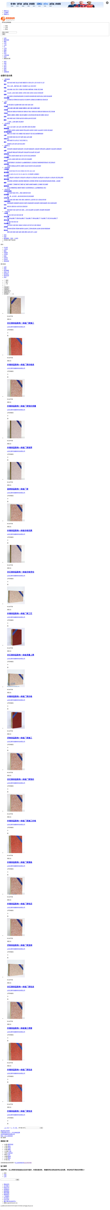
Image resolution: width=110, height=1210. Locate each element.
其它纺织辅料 (30, 196)
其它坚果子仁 (24, 140)
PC (8, 171)
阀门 (21, 86)
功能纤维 (27, 199)
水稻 (23, 126)
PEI (26, 171)
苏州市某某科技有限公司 (8, 1134)
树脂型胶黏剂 (11, 162)
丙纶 (20, 199)
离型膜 (36, 181)
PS (21, 174)
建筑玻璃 (20, 96)
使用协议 (6, 1189)
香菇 (14, 133)
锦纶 (11, 199)
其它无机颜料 (28, 159)
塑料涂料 (42, 149)
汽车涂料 (26, 149)
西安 (5, 51)
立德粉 (13, 159)
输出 (9, 1146)
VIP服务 (6, 12)
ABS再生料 (40, 177)
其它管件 (33, 86)
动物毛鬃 (25, 193)
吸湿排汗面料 (23, 203)
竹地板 (20, 89)
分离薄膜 (31, 181)
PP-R (15, 174)
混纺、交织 (25, 210)
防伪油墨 (31, 152)
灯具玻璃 (15, 96)
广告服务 (6, 1196)
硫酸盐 (13, 115)
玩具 (5, 38)
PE (19, 174)
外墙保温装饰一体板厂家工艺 (19, 613)
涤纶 (8, 199)
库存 (5, 277)
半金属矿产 (44, 218)
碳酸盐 (9, 115)
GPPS (8, 174)
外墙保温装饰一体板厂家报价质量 (21, 406)
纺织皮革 (7, 189)
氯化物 (22, 115)
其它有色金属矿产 (52, 218)
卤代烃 (22, 118)
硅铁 (11, 232)
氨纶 (17, 199)
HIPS (12, 174)
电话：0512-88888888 (7, 1136)
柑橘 (30, 137)
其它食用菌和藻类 (38, 133)
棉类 (8, 193)
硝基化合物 (27, 118)
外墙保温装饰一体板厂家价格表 (20, 365)
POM (10, 171)
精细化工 (7, 145)
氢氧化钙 (26, 111)
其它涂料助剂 (32, 155)
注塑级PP (36, 174)
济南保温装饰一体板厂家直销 (19, 945)
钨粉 (26, 104)
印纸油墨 (26, 152)
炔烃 (14, 118)
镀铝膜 (49, 181)
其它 (44, 187)
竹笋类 (45, 130)
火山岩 (9, 92)
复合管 (18, 82)
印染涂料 (53, 149)
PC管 (34, 82)
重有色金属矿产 (20, 218)
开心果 (15, 140)
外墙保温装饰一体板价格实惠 (19, 530)
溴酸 (28, 108)
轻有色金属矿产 (11, 218)
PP (18, 174)
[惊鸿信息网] (8, 21)
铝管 (8, 82)
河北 (5, 53)
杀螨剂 (9, 166)
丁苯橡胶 (15, 184)
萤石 (17, 225)
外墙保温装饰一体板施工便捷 (19, 1028)
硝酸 (14, 108)
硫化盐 (47, 115)
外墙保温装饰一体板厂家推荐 (19, 447)
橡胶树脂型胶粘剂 (43, 162)
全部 (5, 267)
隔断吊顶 (39, 99)
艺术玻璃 (26, 96)
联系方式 (6, 1187)
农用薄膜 (15, 181)
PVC (26, 174)
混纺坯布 (13, 206)
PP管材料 (30, 174)
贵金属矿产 (29, 218)
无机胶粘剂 (18, 162)
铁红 (19, 159)
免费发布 (6, 71)
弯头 (8, 86)
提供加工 (6, 274)
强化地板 (9, 89)
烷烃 (8, 118)
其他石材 (40, 92)
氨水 (30, 111)
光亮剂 (9, 155)
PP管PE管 (30, 82)
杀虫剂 (27, 166)
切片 (36, 199)
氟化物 (38, 115)
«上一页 (6, 1128)
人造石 (13, 92)
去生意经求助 (28, 1162)
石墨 (8, 225)
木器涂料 (37, 149)
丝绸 (17, 210)
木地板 (35, 89)
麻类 (11, 193)
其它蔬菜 (50, 130)
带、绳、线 (10, 196)
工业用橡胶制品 (38, 187)
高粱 (28, 126)
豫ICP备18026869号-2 (10, 1201)
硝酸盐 (17, 115)
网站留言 (6, 1194)
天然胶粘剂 (34, 162)
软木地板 (25, 89)
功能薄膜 (20, 181)
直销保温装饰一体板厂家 (17, 489)
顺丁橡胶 (20, 184)
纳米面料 (36, 203)
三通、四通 (13, 86)
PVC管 (42, 82)
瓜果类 (17, 130)
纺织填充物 (22, 196)
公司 (5, 43)
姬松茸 (28, 133)
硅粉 (32, 104)
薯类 (25, 126)
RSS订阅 (6, 1199)
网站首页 (6, 1184)
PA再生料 (28, 177)
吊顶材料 (27, 99)
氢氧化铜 (40, 111)
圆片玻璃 (37, 96)
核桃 (8, 140)
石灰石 (36, 92)
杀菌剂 (22, 166)
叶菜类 (35, 130)
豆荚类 (13, 130)
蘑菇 (8, 133)
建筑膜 (45, 181)
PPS (16, 171)
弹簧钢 (17, 228)
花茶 (18, 143)
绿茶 (15, 143)
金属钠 (17, 104)
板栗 (11, 140)
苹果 (8, 137)
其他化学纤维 (42, 199)
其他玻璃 (49, 96)
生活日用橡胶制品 (12, 187)
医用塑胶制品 (30, 187)
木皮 (14, 89)
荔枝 (25, 137)
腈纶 (14, 199)
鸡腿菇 (21, 133)
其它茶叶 (22, 143)
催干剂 (22, 155)
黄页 (5, 70)
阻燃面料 (16, 203)
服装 (5, 41)
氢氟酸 (21, 108)
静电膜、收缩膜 (55, 181)
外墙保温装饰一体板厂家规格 (19, 862)
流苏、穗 (16, 196)
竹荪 (17, 133)
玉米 (20, 126)
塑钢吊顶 (16, 99)
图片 (6, 282)
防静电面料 (10, 203)
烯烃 (11, 118)
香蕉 (14, 137)
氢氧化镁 (20, 111)
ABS (24, 174)
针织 (20, 210)
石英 (28, 225)
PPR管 (38, 82)
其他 (29, 193)
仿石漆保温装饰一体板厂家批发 (20, 987)
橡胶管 (25, 82)
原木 (16, 89)
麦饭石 (21, 225)
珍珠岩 (25, 225)
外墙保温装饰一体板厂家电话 (19, 904)
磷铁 (25, 232)
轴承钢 (22, 228)
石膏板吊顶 (33, 99)
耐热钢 (9, 228)
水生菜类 (40, 130)
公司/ (5, 48)
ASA (31, 171)
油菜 (14, 126)
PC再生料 (52, 177)
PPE (28, 171)
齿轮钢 (42, 228)
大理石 (24, 92)
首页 (5, 61)
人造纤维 (32, 199)
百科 (5, 68)
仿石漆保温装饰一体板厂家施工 (20, 323)
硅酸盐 (42, 115)
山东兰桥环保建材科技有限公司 (16, 326)
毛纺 (14, 210)
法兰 (29, 86)
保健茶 (9, 143)
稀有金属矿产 (36, 218)
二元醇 (13, 121)
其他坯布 (24, 206)
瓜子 (18, 140)
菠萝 (22, 137)
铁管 (11, 82)
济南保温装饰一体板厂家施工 (19, 738)
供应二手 (6, 272)
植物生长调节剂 (15, 166)
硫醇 (16, 121)
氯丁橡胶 (26, 184)
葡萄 (11, 137)
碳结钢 (34, 228)
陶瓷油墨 (15, 152)
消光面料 (41, 210)
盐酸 (8, 108)
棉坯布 (9, 206)
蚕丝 (14, 193)
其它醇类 (21, 121)
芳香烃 (18, 118)
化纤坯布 (19, 206)
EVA (19, 171)
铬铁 (14, 232)
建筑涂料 (20, 149)
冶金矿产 (7, 211)
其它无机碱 (51, 111)
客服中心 (6, 14)
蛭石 (11, 225)
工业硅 (35, 232)
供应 (5, 63)
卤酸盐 (26, 115)
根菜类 (22, 130)
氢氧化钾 (15, 111)
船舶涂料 (31, 149)
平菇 (31, 133)
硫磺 (11, 104)
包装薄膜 (9, 181)
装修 (5, 50)
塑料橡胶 (7, 167)
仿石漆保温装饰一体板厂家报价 (20, 779)
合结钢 (38, 228)
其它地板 (40, 89)
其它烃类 (33, 118)
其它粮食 (32, 126)
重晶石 (39, 225)
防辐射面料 (30, 203)
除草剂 (31, 166)
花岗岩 (20, 92)
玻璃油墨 (9, 152)
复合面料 (30, 210)
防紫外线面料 (43, 203)
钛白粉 (9, 159)
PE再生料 (46, 177)
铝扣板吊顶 (10, 99)
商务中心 (6, 10)
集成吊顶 (21, 99)
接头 (18, 86)
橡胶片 (24, 187)
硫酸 (11, 108)
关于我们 (6, 1186)
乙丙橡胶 (40, 184)
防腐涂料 (15, 149)
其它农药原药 (37, 166)
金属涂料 (48, 149)
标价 (6, 280)
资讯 (5, 66)
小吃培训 (6, 55)
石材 (11, 238)
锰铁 (20, 232)
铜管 (21, 82)
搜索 (4, 34)
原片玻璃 (9, 96)
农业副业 (7, 123)
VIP (6, 284)
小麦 (17, 126)
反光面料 (36, 210)
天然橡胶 (9, 184)
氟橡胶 (35, 184)
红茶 (12, 143)
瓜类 (27, 137)
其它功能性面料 (52, 203)
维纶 (23, 199)
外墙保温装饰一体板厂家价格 (19, 696)
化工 (6, 101)
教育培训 (6, 40)
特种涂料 (9, 149)
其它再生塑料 (59, 177)
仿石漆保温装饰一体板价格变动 (20, 572)
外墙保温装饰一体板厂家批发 (19, 1070)
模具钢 (13, 228)
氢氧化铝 (34, 111)
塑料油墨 (20, 152)
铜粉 (20, 104)
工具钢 (30, 228)
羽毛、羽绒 (19, 193)
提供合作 (6, 275)
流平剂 (26, 155)
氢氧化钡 (45, 111)
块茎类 (31, 130)
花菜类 (9, 130)
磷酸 (17, 108)
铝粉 (23, 104)
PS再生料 (16, 177)
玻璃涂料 (59, 149)
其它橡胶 (45, 184)
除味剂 (17, 155)
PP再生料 (22, 177)
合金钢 (26, 228)
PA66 (13, 171)
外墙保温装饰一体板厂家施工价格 (21, 821)
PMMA (22, 171)
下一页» (15, 1128)
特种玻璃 (31, 96)
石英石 (31, 92)
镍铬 (23, 232)
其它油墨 (37, 152)
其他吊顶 (45, 99)
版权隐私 (6, 1191)
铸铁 (8, 232)
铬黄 (16, 159)
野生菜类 (26, 130)
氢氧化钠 (9, 111)
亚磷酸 (35, 108)
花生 (8, 126)
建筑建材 (7, 79)
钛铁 (28, 232)
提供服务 (6, 270)
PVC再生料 (10, 177)
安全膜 (41, 181)
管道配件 (25, 86)
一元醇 (9, 121)
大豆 (11, 126)
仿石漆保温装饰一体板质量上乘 (20, 655)
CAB (33, 171)
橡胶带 (20, 187)
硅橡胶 (31, 184)
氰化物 (34, 115)
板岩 (16, 92)
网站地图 (6, 1192)
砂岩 (28, 92)
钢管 (14, 82)
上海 (5, 45)
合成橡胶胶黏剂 (26, 162)
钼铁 (17, 232)
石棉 (14, 225)
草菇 (24, 133)
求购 (5, 1175)
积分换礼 (6, 1198)
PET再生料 (34, 177)
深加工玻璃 (43, 96)
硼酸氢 (25, 108)
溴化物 (30, 115)
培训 (5, 57)
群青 (22, 159)
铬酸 (38, 108)
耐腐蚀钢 (47, 228)
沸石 (35, 225)
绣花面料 (47, 210)
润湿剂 (13, 155)
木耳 (11, 133)
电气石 (32, 225)
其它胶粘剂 (52, 162)
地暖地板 (30, 89)
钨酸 (31, 108)
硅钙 (31, 232)
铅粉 (29, 104)
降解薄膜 (26, 181)
